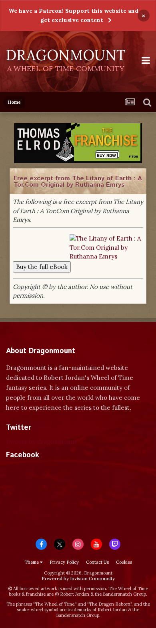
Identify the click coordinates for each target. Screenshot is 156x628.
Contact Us (97, 562)
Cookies (124, 562)
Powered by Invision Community (78, 578)
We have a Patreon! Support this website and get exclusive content (73, 15)
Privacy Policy (64, 562)
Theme (32, 562)
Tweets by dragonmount (41, 441)
